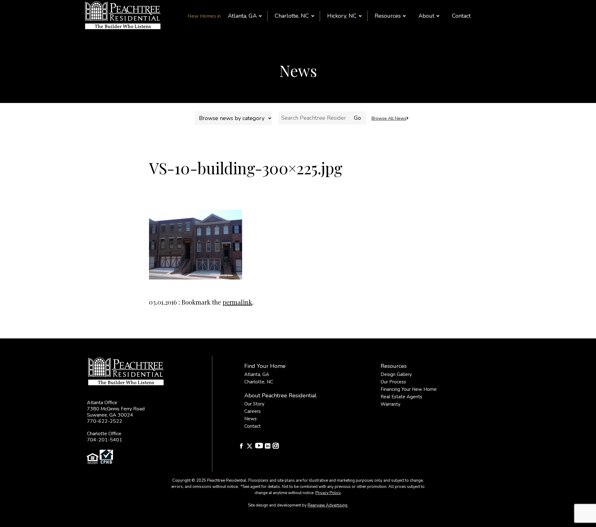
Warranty (390, 404)
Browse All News (389, 118)
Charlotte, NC (292, 16)
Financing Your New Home (409, 389)
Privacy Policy (328, 493)
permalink (237, 302)
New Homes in (204, 16)
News (250, 419)
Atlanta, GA (242, 16)
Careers (252, 411)
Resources (388, 16)
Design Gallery (396, 374)
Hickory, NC (342, 16)
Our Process (393, 382)
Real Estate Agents (401, 397)
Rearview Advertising (327, 505)
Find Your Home (265, 366)
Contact (461, 16)
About (426, 16)
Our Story (254, 404)
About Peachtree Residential (280, 395)
